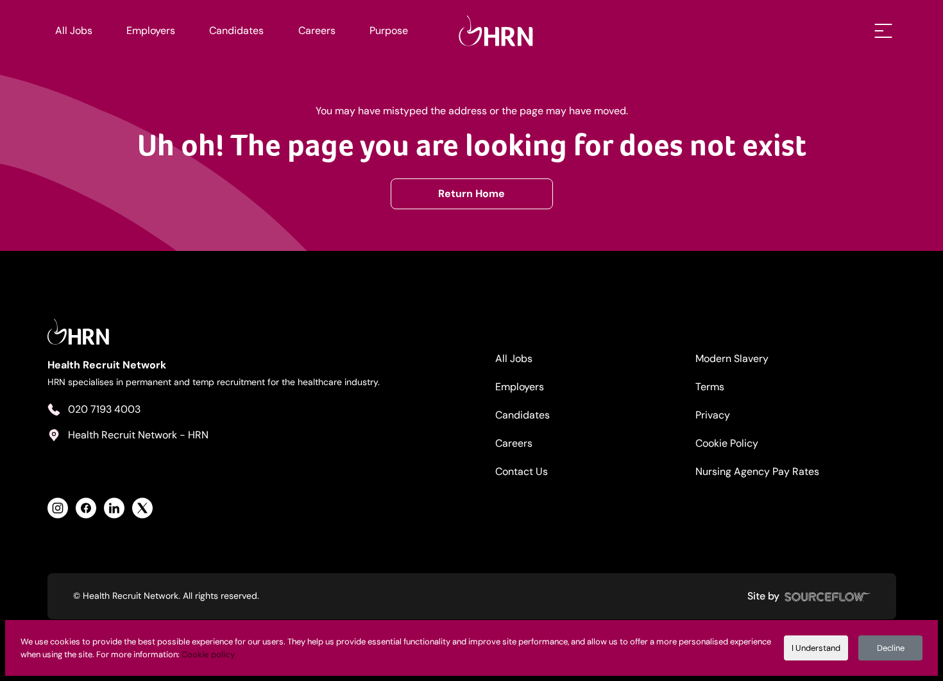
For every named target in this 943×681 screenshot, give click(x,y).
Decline (891, 647)
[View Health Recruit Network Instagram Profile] (57, 508)
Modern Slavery (732, 358)
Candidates (236, 30)
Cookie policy (208, 654)
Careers (317, 30)
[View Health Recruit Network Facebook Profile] (86, 508)
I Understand (816, 647)
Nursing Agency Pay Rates (757, 471)
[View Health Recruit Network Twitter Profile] (142, 508)
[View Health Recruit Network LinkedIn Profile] (114, 508)
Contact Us (521, 471)
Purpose (389, 30)
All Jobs (73, 30)
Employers (150, 30)
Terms (709, 386)
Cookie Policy (726, 443)
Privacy (712, 415)
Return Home (471, 193)
